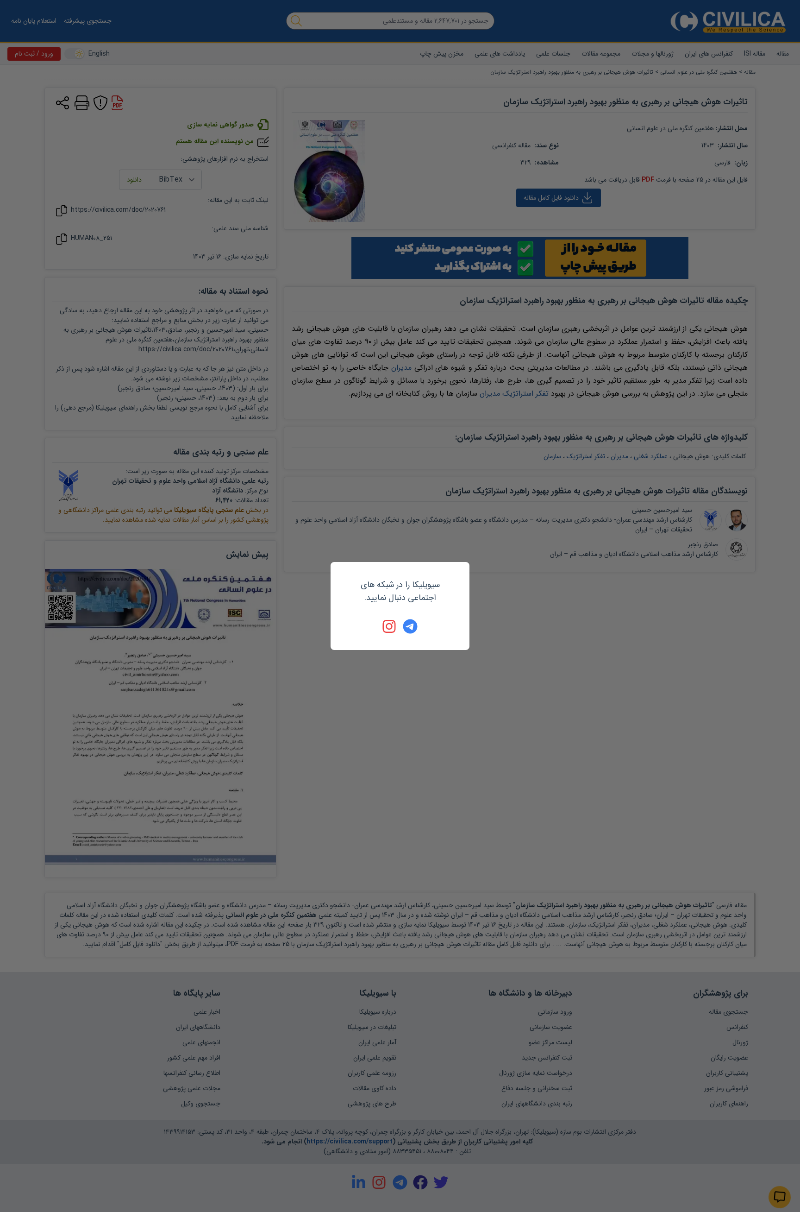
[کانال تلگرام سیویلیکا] (410, 626)
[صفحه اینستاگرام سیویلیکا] (389, 626)
